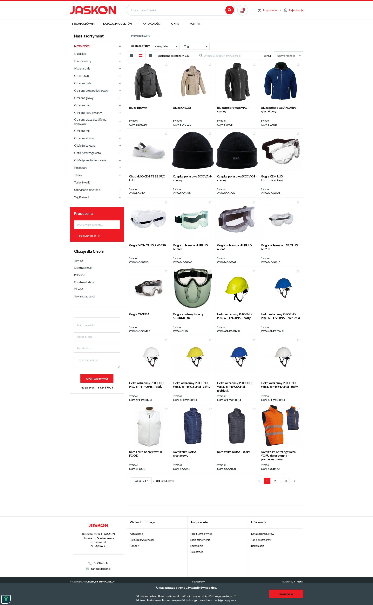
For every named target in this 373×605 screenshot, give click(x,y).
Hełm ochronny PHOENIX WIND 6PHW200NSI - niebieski (235, 386)
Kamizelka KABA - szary (233, 452)
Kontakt (195, 23)
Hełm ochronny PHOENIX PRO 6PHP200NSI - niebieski (280, 316)
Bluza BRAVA (138, 107)
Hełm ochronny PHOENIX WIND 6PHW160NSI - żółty (191, 384)
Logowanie (196, 545)
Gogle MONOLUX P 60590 (147, 245)
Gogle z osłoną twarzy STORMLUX (188, 316)
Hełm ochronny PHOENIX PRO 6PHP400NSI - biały (147, 384)
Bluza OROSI (182, 107)
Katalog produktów (117, 23)
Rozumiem (286, 593)
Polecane (79, 274)
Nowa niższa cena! (84, 296)
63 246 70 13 (105, 387)
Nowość (78, 260)
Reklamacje (257, 545)
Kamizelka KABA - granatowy (185, 453)
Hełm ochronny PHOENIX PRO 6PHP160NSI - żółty (235, 316)
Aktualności (151, 23)
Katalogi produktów (262, 533)
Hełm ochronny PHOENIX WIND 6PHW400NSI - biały (279, 384)
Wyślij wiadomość (96, 378)
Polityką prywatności (221, 596)
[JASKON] (93, 9)
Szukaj (229, 10)
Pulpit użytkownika (201, 533)
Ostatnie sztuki (83, 267)
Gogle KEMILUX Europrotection (272, 178)
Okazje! (78, 289)
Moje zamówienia (200, 539)
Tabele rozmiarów (261, 539)
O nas (175, 23)
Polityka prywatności (142, 539)
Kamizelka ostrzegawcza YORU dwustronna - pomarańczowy (278, 455)
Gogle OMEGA (139, 314)
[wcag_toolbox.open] (6, 599)
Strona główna (83, 23)
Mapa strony (198, 581)
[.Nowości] (97, 46)
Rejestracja (196, 551)
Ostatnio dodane (84, 282)
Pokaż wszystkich (86, 235)
